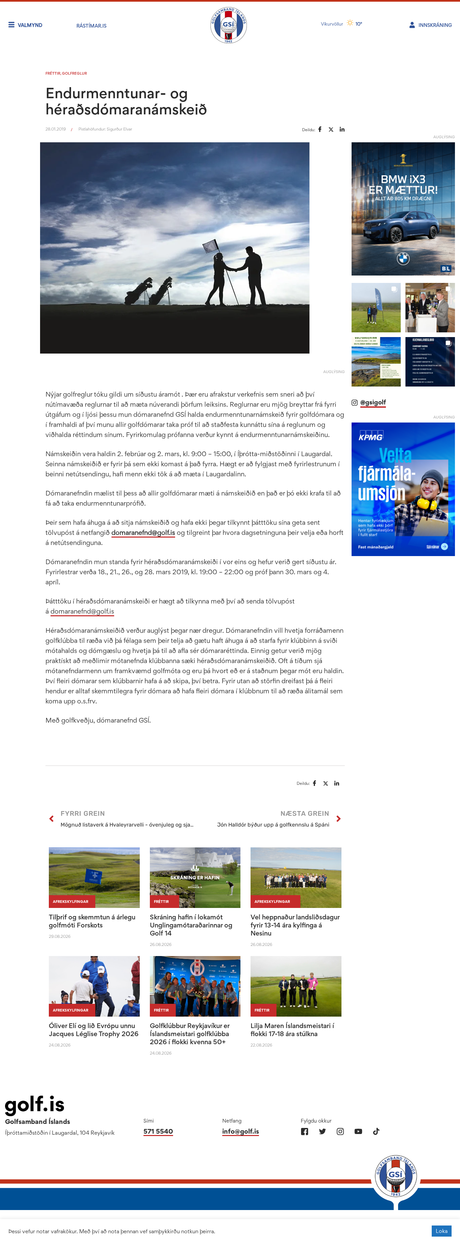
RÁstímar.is (91, 26)
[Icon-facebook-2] (304, 1131)
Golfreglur (74, 73)
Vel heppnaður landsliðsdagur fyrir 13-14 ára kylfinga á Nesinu (295, 925)
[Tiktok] (376, 1131)
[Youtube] (358, 1131)
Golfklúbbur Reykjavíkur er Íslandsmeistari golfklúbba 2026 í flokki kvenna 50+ (189, 1034)
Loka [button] (442, 1231)
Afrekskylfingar (70, 901)
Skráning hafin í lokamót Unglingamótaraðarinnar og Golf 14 (191, 925)
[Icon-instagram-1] (340, 1131)
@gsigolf (373, 402)
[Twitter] (322, 1131)
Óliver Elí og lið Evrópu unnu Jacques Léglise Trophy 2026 (93, 1030)
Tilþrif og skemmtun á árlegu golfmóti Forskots (92, 921)
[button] (376, 307)
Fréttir (52, 73)
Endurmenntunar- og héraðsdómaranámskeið (126, 101)
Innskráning (435, 25)
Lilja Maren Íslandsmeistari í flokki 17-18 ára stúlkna (292, 1030)
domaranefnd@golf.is (143, 532)
